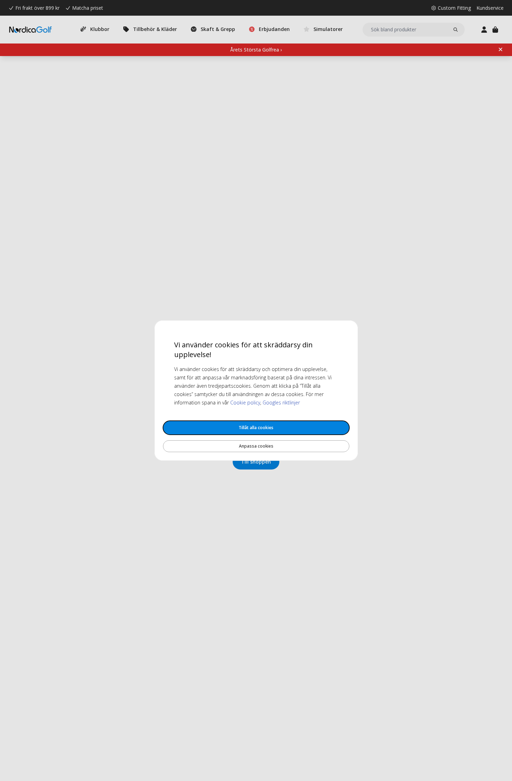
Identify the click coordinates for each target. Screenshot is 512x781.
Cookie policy (245, 402)
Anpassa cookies (256, 446)
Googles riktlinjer (281, 402)
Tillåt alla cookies (256, 428)
